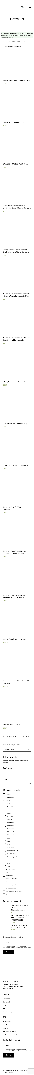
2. (7, 736)
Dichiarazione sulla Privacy (11, 1035)
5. (13, 736)
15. (23, 736)
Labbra (9, 838)
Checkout (6, 1025)
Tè (6, 894)
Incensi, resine (10, 875)
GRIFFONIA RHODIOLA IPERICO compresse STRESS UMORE (20, 917)
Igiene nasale (10, 825)
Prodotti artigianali (11, 885)
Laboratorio (6, 1002)
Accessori (8, 794)
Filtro (29, 783)
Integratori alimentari (11, 878)
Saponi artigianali (12, 857)
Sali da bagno (11, 853)
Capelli (9, 810)
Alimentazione (10, 797)
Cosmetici (8, 800)
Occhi (8, 844)
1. (5, 736)
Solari (8, 863)
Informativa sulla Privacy (11, 947)
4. (11, 736)
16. (26, 736)
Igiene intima (10, 822)
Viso (8, 866)
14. (21, 736)
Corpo (9, 813)
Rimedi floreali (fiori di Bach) (14, 891)
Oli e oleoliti (10, 847)
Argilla (9, 803)
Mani (8, 841)
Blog (4, 1005)
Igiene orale (10, 828)
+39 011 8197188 (13, 981)
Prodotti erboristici (11, 888)
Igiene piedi (10, 832)
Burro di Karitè (11, 807)
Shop (4, 1008)
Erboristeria (6, 999)
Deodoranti (10, 816)
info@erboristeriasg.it (12, 984)
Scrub (8, 860)
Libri (7, 882)
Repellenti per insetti (12, 850)
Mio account (7, 1021)
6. (15, 736)
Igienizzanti (10, 835)
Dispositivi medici (11, 869)
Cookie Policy (7, 1012)
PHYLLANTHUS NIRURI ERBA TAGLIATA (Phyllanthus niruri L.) (20, 907)
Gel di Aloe (10, 819)
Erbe (7, 872)
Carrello (5, 1028)
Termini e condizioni (9, 1031)
